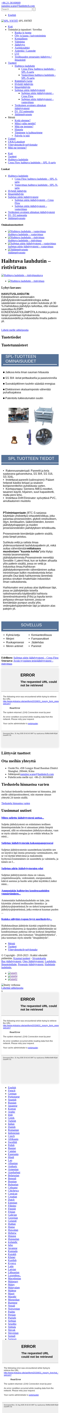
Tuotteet (12, 62)
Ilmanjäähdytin (22, 87)
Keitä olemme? (22, 120)
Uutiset (12, 138)
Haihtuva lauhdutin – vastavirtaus (25, 234)
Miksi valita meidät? (25, 123)
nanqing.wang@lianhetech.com (37, 774)
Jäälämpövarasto (23, 114)
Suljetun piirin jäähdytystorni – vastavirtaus (30, 246)
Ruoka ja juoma (23, 32)
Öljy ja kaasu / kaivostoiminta (30, 35)
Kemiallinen (21, 38)
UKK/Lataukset (16, 141)
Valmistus (20, 41)
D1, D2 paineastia (24, 111)
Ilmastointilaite (9, 964)
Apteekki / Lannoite (25, 50)
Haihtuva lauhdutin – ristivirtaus (25, 240)
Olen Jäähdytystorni (33, 961)
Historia (19, 129)
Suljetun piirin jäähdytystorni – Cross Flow (36, 657)
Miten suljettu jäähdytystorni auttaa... (22, 817)
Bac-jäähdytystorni (11, 961)
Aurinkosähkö (22, 47)
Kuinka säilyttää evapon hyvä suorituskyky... (26, 919)
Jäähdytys (20, 44)
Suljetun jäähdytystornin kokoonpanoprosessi (27, 843)
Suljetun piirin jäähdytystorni (30, 90)
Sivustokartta (39, 958)
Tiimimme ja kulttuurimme (28, 132)
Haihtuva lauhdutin (25, 65)
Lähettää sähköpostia (12, 987)
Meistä (11, 943)
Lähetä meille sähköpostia (14, 330)
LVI (17, 53)
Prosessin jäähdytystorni (30, 964)
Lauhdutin (50, 961)
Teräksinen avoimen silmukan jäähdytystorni (31, 212)
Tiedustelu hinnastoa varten (15, 803)
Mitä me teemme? (24, 126)
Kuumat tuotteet (21, 958)
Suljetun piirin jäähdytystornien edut (22, 868)
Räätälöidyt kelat (23, 81)
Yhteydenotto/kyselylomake (23, 144)
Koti (10, 26)
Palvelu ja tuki (22, 135)
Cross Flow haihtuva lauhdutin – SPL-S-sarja (32, 162)
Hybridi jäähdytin (24, 84)
